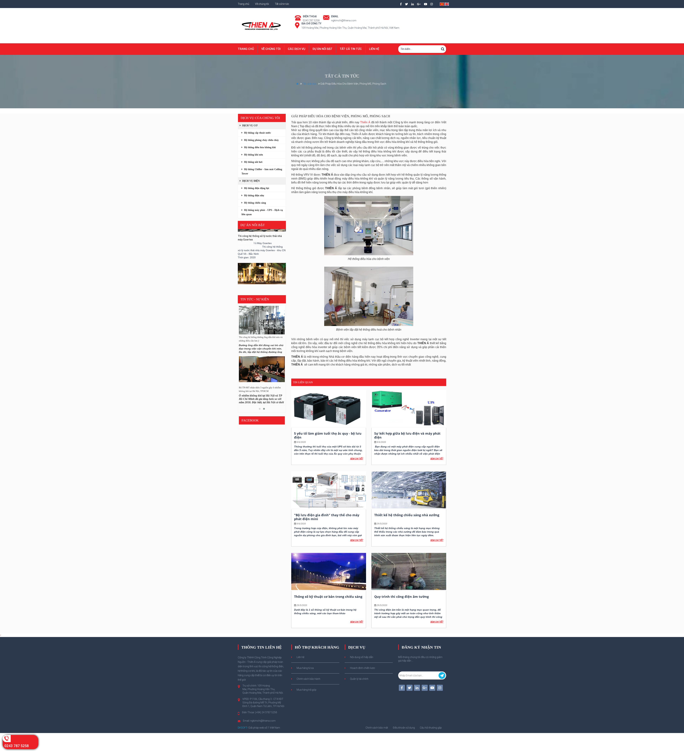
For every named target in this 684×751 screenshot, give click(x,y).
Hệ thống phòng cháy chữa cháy (261, 140)
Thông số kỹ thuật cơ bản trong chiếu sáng (328, 596)
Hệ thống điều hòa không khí (259, 147)
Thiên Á (365, 122)
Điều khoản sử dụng (404, 727)
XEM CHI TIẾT (356, 458)
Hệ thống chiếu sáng (254, 202)
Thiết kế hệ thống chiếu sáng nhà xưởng (406, 515)
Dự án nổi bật (322, 49)
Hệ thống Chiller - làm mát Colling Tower (262, 171)
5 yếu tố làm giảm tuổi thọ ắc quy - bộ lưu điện (327, 435)
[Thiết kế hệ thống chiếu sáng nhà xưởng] (408, 489)
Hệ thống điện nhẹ (253, 195)
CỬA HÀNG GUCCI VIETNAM (254, 271)
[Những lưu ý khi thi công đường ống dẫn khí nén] (262, 370)
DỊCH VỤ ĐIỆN (251, 181)
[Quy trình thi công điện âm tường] (408, 571)
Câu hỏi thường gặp (431, 727)
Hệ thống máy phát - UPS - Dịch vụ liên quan (262, 212)
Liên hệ (374, 49)
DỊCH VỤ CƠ (249, 125)
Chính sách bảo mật (377, 727)
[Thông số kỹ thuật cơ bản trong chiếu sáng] (328, 571)
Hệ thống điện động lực (256, 188)
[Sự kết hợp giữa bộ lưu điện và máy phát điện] (408, 408)
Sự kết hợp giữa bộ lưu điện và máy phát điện (407, 435)
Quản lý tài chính (359, 678)
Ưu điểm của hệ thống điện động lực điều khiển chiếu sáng (259, 339)
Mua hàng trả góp (306, 689)
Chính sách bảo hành (308, 678)
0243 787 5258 (16, 746)
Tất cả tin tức (282, 3)
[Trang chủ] (262, 25)
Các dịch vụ (296, 49)
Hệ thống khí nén (253, 154)
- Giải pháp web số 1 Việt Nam (259, 727)
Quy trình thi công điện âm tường (401, 596)
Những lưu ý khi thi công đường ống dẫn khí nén (260, 389)
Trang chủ (244, 3)
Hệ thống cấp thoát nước (257, 132)
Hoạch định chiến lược (362, 668)
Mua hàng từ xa (305, 668)
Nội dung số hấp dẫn (361, 657)
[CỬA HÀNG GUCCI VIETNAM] (262, 256)
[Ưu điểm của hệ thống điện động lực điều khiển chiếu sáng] (262, 320)
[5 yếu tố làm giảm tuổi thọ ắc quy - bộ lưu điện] (328, 408)
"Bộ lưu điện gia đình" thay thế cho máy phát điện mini (326, 517)
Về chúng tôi (262, 3)
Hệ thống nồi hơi (252, 162)
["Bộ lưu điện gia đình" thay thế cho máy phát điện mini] (328, 489)
